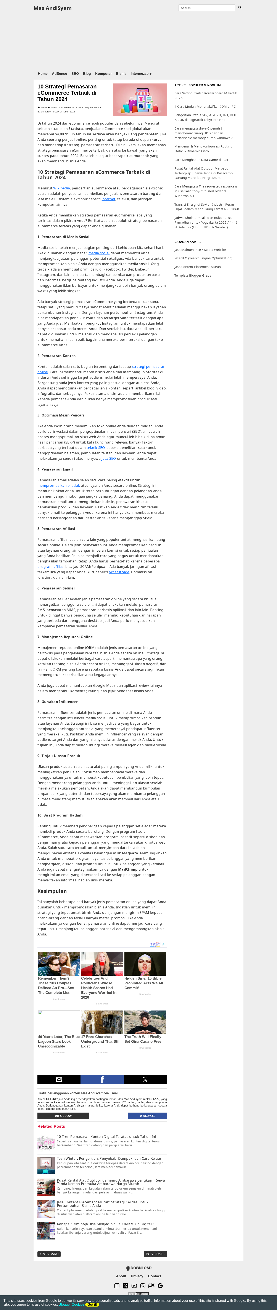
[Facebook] (117, 1287)
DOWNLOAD (141, 1268)
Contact (154, 1276)
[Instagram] (143, 1287)
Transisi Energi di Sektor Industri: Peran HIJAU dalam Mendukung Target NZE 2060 (206, 206)
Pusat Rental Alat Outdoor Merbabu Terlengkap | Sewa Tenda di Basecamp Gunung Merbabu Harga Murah (203, 173)
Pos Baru (50, 1254)
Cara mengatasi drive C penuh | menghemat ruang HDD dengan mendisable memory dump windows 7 (203, 133)
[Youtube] (134, 1287)
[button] (59, 1079)
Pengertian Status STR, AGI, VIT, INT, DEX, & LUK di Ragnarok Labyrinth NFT (205, 117)
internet (108, 199)
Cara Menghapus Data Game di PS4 (201, 159)
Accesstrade (119, 572)
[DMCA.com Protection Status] (138, 1294)
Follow (65, 1116)
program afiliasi (50, 566)
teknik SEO (96, 447)
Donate (149, 1116)
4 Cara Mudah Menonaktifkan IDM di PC (204, 106)
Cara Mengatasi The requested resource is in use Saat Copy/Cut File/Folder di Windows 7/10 (206, 191)
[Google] (160, 1287)
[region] (138, 41)
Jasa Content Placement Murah (197, 266)
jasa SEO (108, 458)
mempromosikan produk (58, 485)
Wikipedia (61, 188)
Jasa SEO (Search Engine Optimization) (203, 258)
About (121, 1276)
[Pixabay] (151, 1287)
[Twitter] (125, 1287)
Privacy (137, 1276)
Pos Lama (154, 1254)
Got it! (92, 1304)
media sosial (99, 253)
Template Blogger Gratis (192, 275)
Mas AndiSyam (53, 7)
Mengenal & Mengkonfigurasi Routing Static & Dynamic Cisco (203, 148)
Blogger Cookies (71, 1304)
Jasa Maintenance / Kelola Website (200, 249)
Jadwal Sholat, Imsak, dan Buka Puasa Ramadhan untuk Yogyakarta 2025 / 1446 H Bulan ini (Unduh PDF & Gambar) (206, 222)
